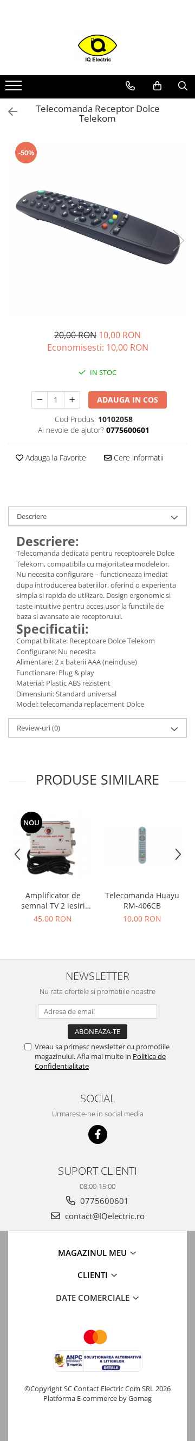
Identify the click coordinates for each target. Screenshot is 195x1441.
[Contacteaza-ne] (130, 86)
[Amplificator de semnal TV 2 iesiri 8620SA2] (53, 845)
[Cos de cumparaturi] (157, 86)
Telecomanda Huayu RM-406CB (142, 900)
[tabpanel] (97, 229)
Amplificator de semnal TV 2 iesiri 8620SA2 (53, 900)
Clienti (93, 1274)
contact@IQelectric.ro (104, 1215)
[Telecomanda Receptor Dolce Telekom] (97, 229)
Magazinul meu (93, 1252)
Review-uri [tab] (38, 728)
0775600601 (103, 1200)
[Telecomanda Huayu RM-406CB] (142, 845)
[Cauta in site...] (183, 86)
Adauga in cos (127, 399)
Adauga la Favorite (54, 457)
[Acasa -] (97, 48)
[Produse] (14, 89)
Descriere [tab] (32, 516)
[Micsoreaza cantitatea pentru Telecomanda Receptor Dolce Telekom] (39, 400)
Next (178, 240)
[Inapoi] (8, 111)
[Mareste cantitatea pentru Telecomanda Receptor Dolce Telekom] (72, 400)
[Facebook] (97, 1134)
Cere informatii (138, 457)
